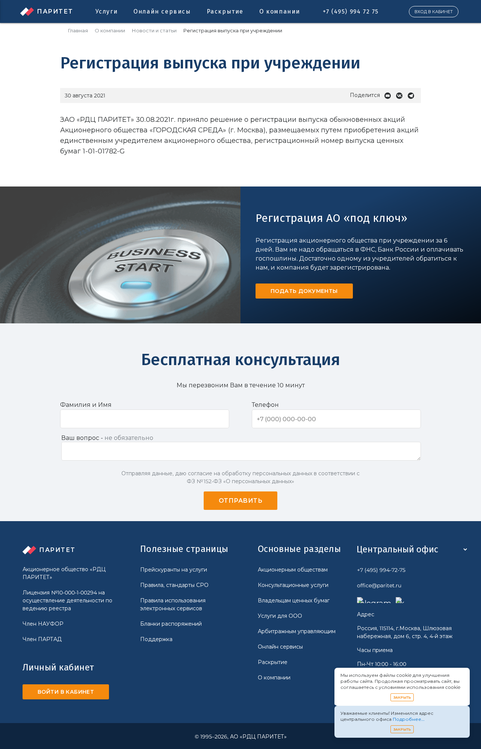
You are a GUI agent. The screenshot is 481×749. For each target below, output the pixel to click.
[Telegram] (413, 95)
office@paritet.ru (379, 585)
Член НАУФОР (43, 623)
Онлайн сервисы (162, 11)
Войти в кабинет (66, 691)
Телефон (265, 404)
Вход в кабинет (433, 11)
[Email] (389, 95)
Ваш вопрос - (107, 437)
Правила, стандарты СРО (174, 585)
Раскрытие (225, 11)
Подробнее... (409, 719)
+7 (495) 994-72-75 (381, 570)
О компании (279, 11)
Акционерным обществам (293, 569)
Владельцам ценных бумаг (294, 600)
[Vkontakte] (401, 95)
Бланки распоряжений (171, 623)
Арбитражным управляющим (297, 631)
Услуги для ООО (280, 616)
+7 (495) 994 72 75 (351, 11)
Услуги (106, 11)
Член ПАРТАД (42, 639)
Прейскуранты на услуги (173, 569)
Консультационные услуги (293, 585)
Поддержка (156, 639)
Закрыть (402, 697)
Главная (78, 30)
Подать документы (304, 291)
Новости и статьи (154, 30)
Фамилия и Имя (86, 404)
